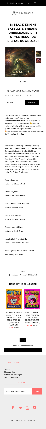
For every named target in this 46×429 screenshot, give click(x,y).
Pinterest (33, 275)
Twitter (23, 275)
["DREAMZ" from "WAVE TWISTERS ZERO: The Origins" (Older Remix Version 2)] (32, 308)
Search (6, 369)
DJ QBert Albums (26, 345)
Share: (23, 271)
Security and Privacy (12, 377)
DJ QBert (31, 420)
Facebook (14, 275)
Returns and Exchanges (13, 374)
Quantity (9, 102)
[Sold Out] (23, 350)
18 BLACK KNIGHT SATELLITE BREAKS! (23, 91)
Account (18, 3)
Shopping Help (9, 372)
